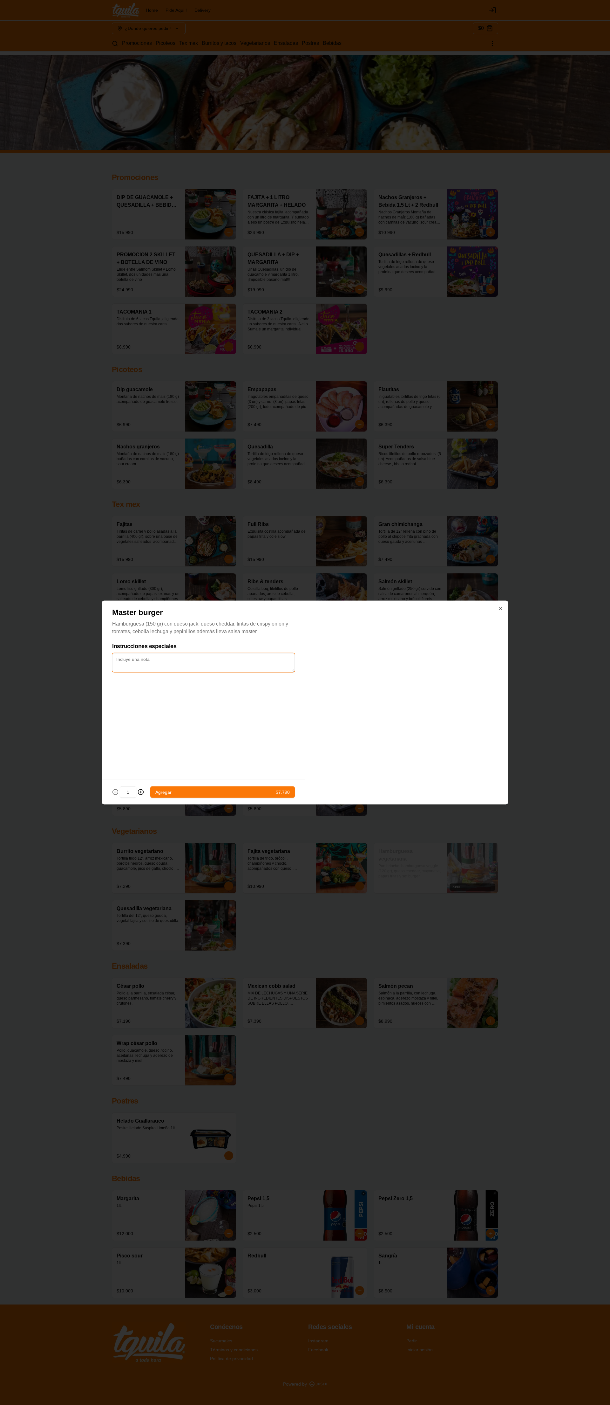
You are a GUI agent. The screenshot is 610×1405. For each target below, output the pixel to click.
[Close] (500, 608)
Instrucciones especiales (144, 646)
